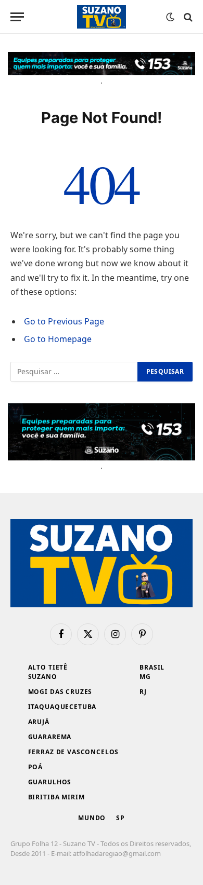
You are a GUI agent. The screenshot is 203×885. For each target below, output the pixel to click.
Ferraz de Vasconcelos (73, 751)
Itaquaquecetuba (62, 706)
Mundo (92, 817)
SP (120, 817)
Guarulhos (50, 782)
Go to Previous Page (64, 321)
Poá (35, 767)
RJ (143, 691)
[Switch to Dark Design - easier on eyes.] (170, 17)
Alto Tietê (48, 667)
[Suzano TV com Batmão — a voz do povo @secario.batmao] (101, 17)
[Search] (187, 17)
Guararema (50, 736)
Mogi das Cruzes (60, 691)
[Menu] (17, 17)
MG (145, 676)
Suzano (42, 676)
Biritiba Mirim (56, 797)
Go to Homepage (58, 339)
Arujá (38, 721)
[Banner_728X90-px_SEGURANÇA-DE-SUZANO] (101, 63)
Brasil (151, 667)
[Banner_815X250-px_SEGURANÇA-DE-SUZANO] (101, 431)
